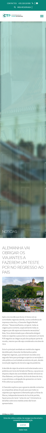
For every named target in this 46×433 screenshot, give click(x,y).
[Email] (37, 3)
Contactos (12, 3)
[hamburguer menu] (42, 16)
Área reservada (24, 7)
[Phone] (32, 3)
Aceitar (23, 425)
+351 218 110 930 (24, 3)
